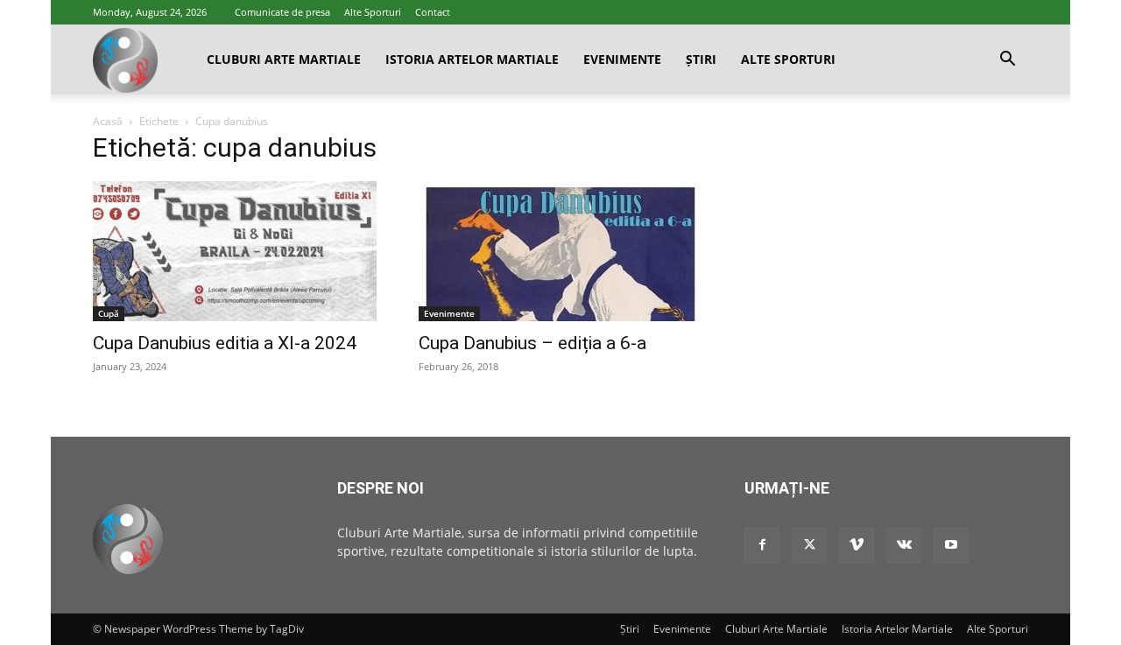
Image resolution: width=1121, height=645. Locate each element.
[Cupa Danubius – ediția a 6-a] (560, 251)
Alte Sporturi (372, 11)
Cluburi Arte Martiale (284, 59)
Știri (701, 59)
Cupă (108, 313)
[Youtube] (951, 545)
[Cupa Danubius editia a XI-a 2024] (235, 251)
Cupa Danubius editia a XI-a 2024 (224, 343)
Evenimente (622, 59)
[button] (1007, 61)
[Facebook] (761, 545)
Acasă (108, 121)
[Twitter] (809, 545)
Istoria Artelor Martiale (472, 59)
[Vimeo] (856, 545)
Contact (432, 11)
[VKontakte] (903, 545)
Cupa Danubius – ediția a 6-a (532, 343)
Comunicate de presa (282, 11)
